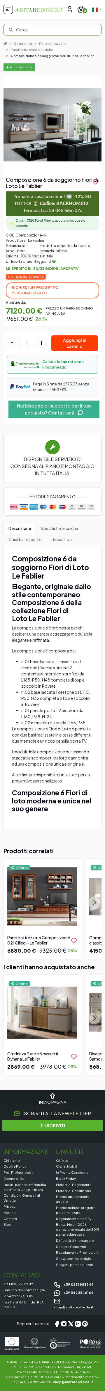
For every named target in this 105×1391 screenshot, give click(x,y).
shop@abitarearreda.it (73, 1382)
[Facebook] (56, 1324)
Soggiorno (23, 43)
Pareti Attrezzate (52, 43)
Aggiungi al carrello (74, 343)
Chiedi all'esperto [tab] (25, 539)
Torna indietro (20, 67)
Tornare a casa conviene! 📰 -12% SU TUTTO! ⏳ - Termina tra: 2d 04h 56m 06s (52, 203)
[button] (52, 364)
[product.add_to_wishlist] (73, 940)
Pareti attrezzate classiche (31, 49)
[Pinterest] (84, 1324)
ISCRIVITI (55, 1125)
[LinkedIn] (77, 1324)
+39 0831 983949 (78, 1284)
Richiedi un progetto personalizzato (35, 290)
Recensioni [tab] (62, 539)
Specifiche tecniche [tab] (59, 528)
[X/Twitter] (70, 1324)
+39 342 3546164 (78, 1292)
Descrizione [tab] (19, 528)
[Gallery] (53, 125)
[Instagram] (63, 1324)
